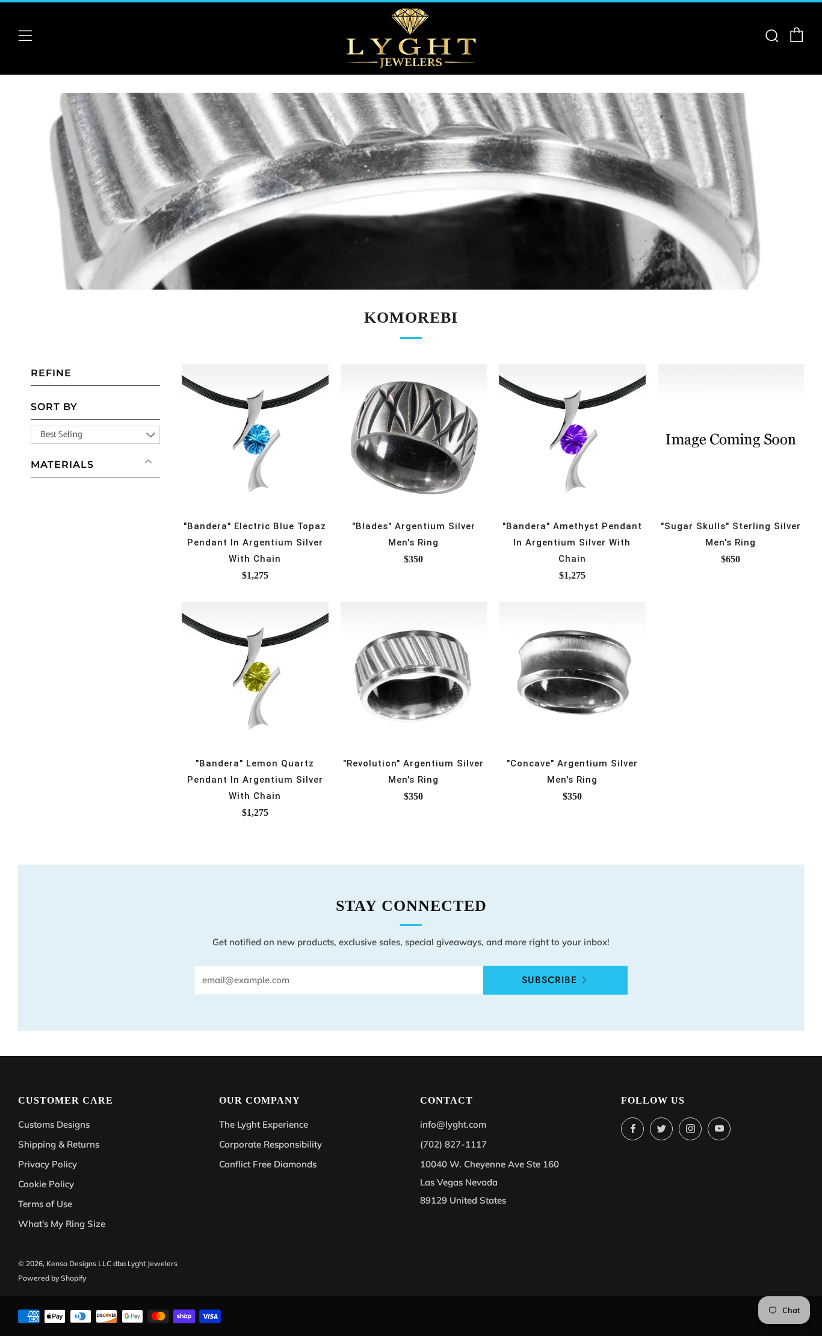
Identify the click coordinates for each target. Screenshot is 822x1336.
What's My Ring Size (61, 1223)
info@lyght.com (453, 1124)
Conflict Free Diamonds (268, 1164)
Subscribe (549, 980)
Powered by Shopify (52, 1277)
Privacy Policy (47, 1164)
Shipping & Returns (58, 1144)
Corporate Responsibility (270, 1144)
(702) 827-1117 (453, 1144)
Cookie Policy (46, 1184)
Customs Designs (54, 1124)
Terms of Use (45, 1204)
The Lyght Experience (263, 1124)
